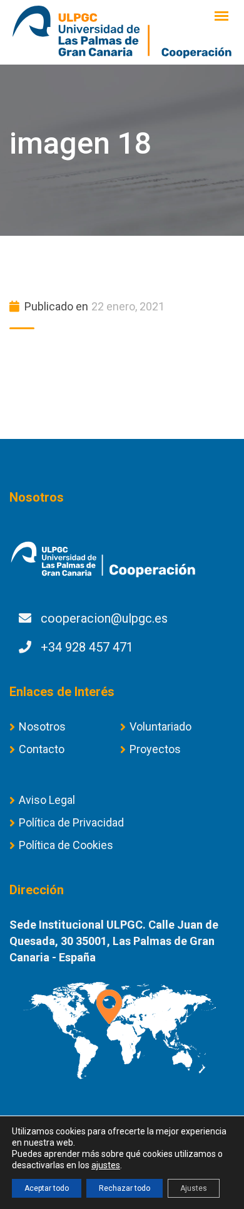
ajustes (105, 1165)
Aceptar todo (46, 1188)
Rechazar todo (124, 1188)
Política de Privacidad (71, 822)
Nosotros (42, 726)
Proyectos (155, 749)
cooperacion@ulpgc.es (104, 618)
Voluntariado (160, 726)
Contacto (41, 749)
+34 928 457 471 (87, 647)
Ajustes (193, 1188)
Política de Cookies (66, 845)
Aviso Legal (47, 799)
